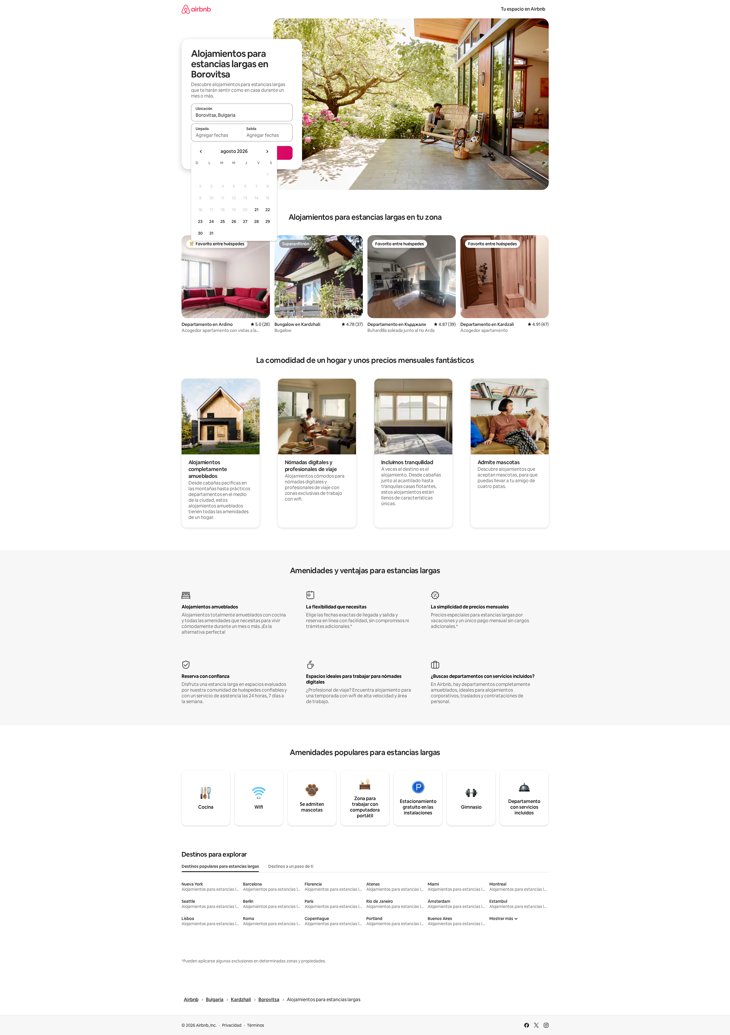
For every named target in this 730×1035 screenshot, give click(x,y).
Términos (255, 1025)
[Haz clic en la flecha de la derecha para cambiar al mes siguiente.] (267, 151)
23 (200, 221)
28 (256, 221)
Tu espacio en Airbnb (523, 9)
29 (267, 221)
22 (267, 209)
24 (211, 221)
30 (200, 233)
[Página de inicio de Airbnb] (196, 9)
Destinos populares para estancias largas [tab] (220, 866)
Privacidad (232, 1025)
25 (222, 221)
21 (256, 209)
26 (233, 221)
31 (211, 233)
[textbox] (216, 135)
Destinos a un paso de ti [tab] (290, 866)
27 (245, 221)
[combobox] (242, 115)
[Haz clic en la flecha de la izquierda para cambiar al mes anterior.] (201, 151)
